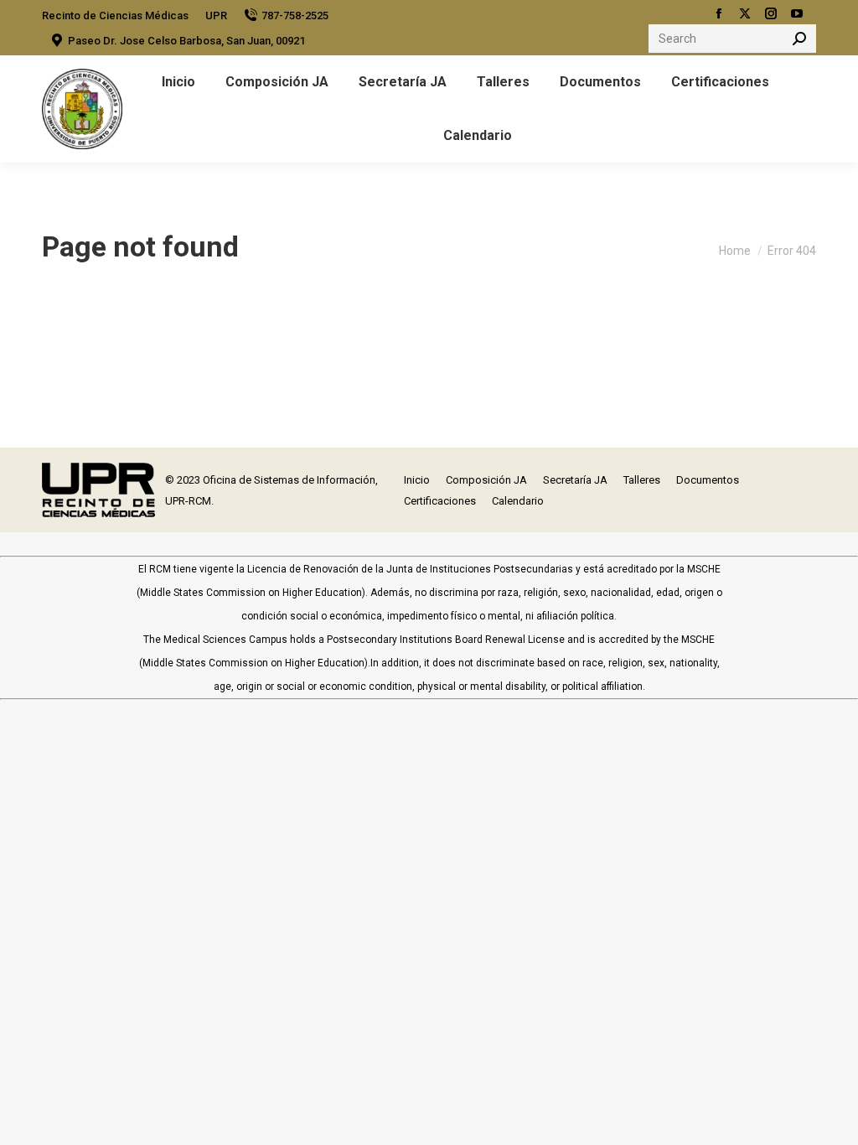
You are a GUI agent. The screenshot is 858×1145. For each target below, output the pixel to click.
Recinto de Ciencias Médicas (115, 15)
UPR (216, 15)
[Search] (799, 38)
